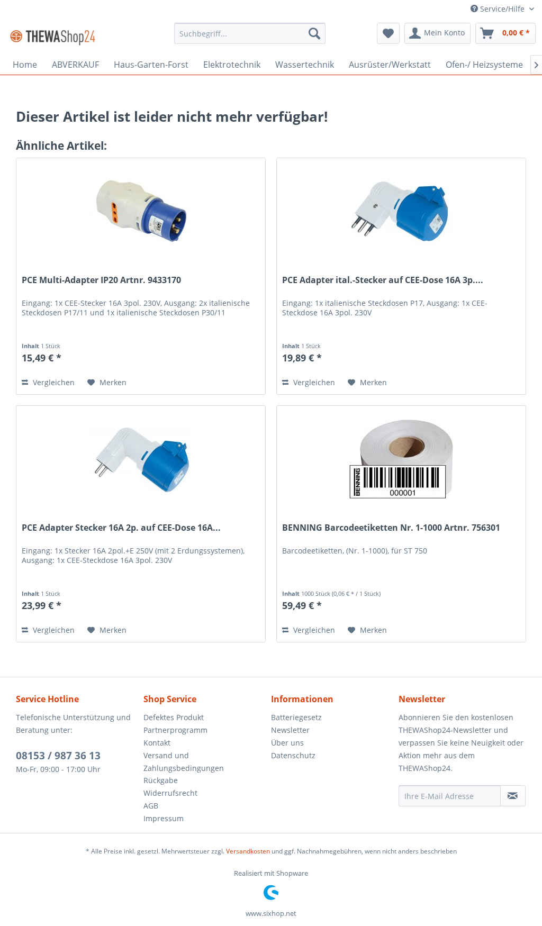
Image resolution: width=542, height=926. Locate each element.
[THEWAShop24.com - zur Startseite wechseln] (52, 36)
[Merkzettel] (388, 33)
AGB (150, 806)
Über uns (287, 743)
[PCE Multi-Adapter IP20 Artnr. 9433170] (141, 211)
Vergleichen (53, 382)
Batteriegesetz (296, 717)
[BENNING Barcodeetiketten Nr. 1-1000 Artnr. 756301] (401, 458)
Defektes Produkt (173, 717)
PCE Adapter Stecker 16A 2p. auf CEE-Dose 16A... (121, 527)
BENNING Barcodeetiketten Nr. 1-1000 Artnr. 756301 (391, 527)
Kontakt (156, 743)
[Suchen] (314, 33)
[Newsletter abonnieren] (513, 795)
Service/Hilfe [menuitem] (502, 9)
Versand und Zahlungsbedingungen (183, 761)
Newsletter (290, 730)
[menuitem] (250, 33)
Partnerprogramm (175, 730)
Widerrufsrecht (170, 793)
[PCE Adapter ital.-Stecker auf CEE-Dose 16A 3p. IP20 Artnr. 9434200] (401, 211)
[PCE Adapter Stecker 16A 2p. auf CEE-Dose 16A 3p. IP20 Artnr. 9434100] (141, 458)
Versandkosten (248, 851)
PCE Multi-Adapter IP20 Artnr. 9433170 (101, 280)
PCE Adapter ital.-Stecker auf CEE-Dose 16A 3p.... (382, 280)
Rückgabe (160, 780)
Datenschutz (293, 755)
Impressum (163, 818)
